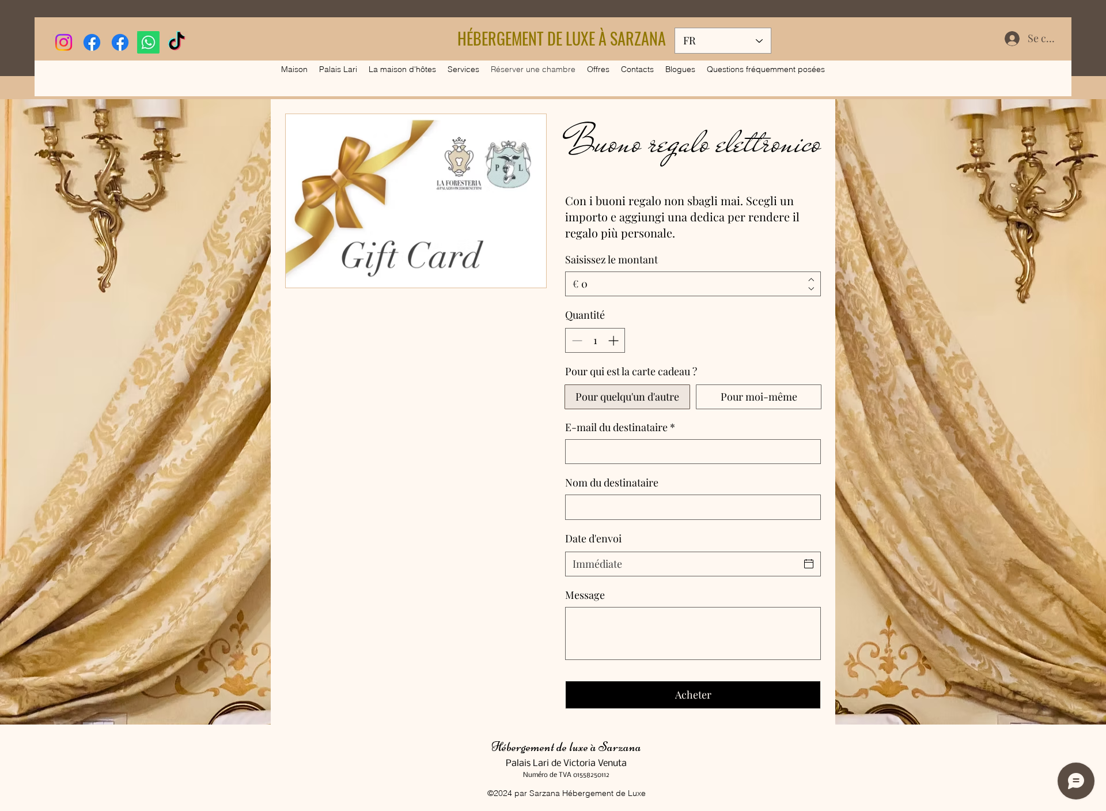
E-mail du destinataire (620, 427)
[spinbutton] (595, 340)
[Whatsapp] (148, 42)
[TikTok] (176, 42)
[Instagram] (63, 42)
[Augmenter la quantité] (614, 340)
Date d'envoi (593, 538)
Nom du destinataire (611, 482)
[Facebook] (92, 42)
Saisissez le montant (611, 259)
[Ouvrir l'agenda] (809, 564)
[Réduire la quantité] (576, 340)
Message (585, 595)
